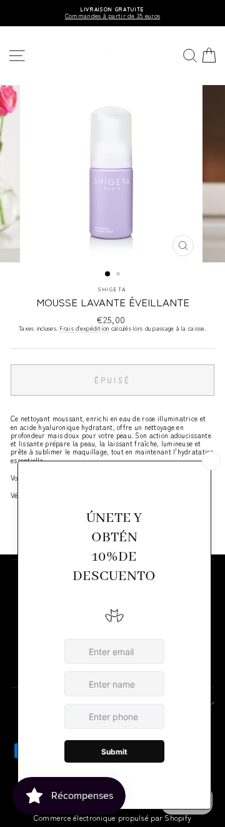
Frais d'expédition (84, 329)
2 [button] (119, 275)
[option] (112, 13)
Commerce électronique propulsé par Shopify (113, 817)
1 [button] (108, 274)
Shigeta (112, 289)
